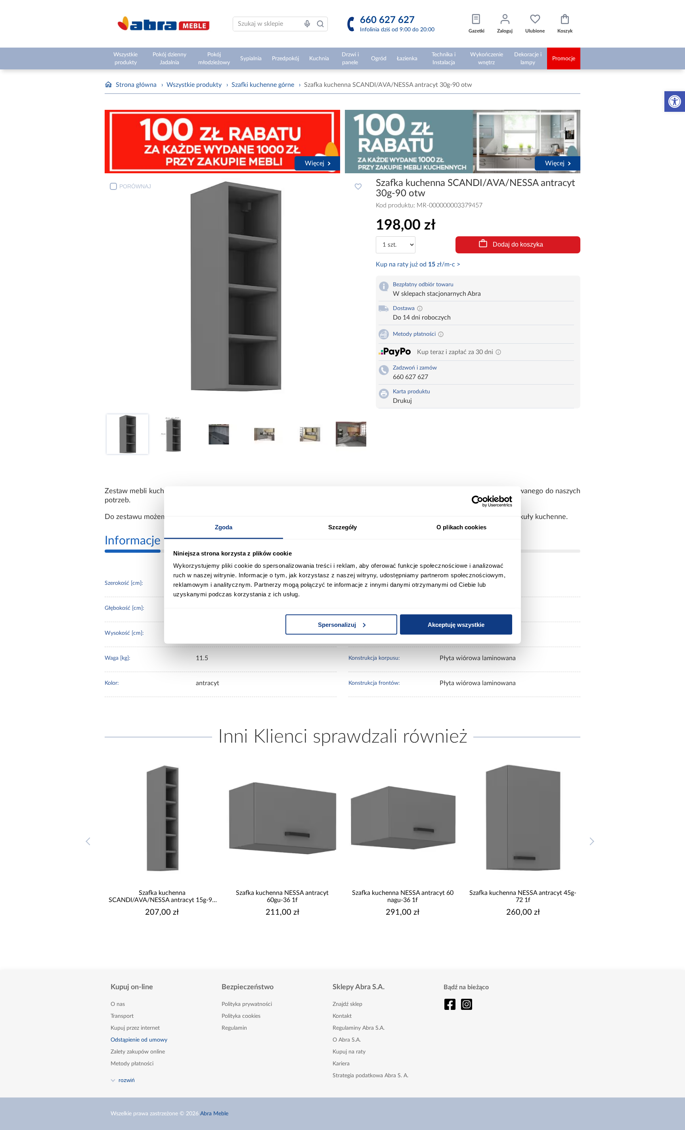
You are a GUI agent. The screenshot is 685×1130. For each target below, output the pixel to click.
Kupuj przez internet (135, 1028)
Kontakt (342, 1016)
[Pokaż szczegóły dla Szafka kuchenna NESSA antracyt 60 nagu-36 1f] (402, 818)
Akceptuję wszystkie (456, 624)
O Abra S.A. (347, 1040)
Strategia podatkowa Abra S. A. (370, 1075)
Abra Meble (214, 1114)
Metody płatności (132, 1064)
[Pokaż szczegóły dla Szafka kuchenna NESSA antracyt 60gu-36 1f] (282, 818)
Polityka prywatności (247, 1004)
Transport (122, 1016)
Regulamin (234, 1028)
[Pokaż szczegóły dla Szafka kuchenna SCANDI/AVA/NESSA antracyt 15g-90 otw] (162, 818)
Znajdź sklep (347, 1004)
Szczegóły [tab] (342, 527)
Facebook (450, 1004)
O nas (118, 1004)
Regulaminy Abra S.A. (359, 1028)
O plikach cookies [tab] (461, 527)
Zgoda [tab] (224, 527)
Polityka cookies (241, 1016)
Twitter (466, 1004)
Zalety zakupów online (138, 1052)
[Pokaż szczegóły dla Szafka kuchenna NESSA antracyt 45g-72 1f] (523, 818)
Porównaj (135, 186)
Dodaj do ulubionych (358, 186)
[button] (674, 101)
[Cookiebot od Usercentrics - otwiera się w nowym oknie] (477, 501)
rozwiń (127, 1080)
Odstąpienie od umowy (139, 1040)
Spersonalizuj (337, 624)
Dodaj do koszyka (518, 244)
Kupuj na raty (349, 1052)
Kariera (341, 1064)
